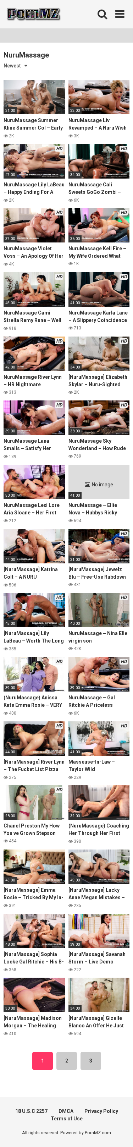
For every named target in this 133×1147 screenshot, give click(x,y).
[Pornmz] (33, 14)
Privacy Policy (101, 1111)
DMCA (66, 1111)
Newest (12, 66)
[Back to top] (119, 1132)
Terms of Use (67, 1118)
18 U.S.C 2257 (31, 1111)
